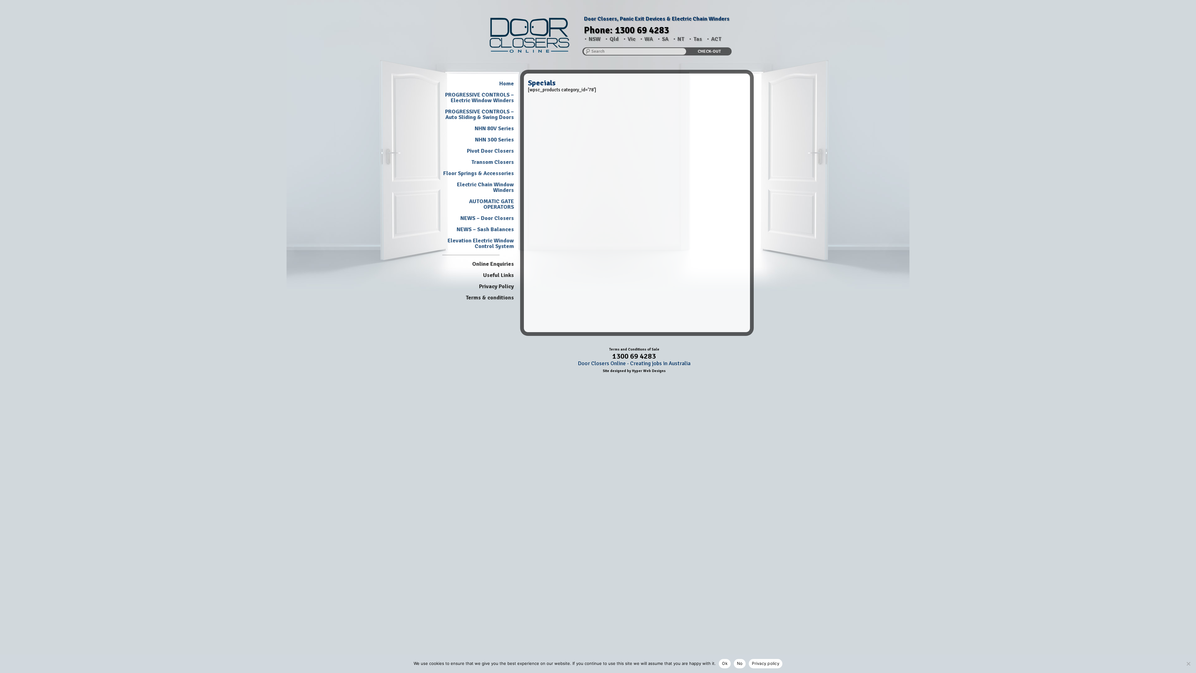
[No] (1188, 664)
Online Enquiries (493, 263)
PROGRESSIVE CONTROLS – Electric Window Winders (479, 97)
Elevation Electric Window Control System (481, 243)
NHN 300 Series (494, 139)
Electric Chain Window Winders (485, 187)
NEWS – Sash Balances (485, 229)
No (740, 663)
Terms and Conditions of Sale (634, 349)
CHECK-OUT (709, 51)
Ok (725, 663)
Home (506, 83)
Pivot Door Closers (490, 150)
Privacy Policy (496, 286)
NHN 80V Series (494, 128)
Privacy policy (765, 663)
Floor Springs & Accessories (478, 173)
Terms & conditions (490, 297)
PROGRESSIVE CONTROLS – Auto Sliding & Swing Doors (479, 114)
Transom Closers (492, 162)
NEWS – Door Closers (487, 218)
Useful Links (498, 275)
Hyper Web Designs (649, 371)
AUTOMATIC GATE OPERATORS (491, 204)
